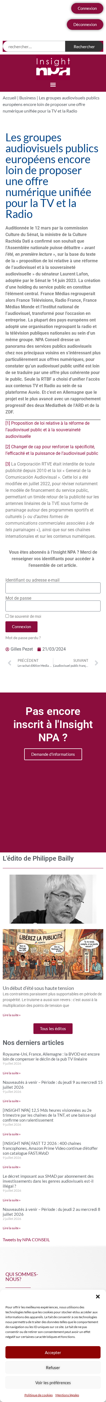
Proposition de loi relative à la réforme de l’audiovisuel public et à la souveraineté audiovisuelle (47, 430)
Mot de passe (18, 598)
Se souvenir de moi (25, 616)
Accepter (53, 1352)
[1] (7, 423)
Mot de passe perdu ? (23, 638)
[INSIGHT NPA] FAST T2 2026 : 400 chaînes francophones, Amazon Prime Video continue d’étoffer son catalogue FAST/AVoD (50, 1148)
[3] (7, 464)
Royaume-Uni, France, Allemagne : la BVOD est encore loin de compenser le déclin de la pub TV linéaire (51, 1056)
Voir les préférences (53, 1382)
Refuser (53, 1367)
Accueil (9, 97)
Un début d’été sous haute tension (38, 988)
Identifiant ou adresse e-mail (32, 580)
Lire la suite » (12, 1015)
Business (27, 97)
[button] (98, 1296)
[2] (7, 446)
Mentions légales (67, 1395)
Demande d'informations (53, 754)
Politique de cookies (38, 1395)
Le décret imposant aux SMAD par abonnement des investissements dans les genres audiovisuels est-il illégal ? (48, 1181)
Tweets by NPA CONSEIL (26, 1239)
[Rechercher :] (34, 46)
